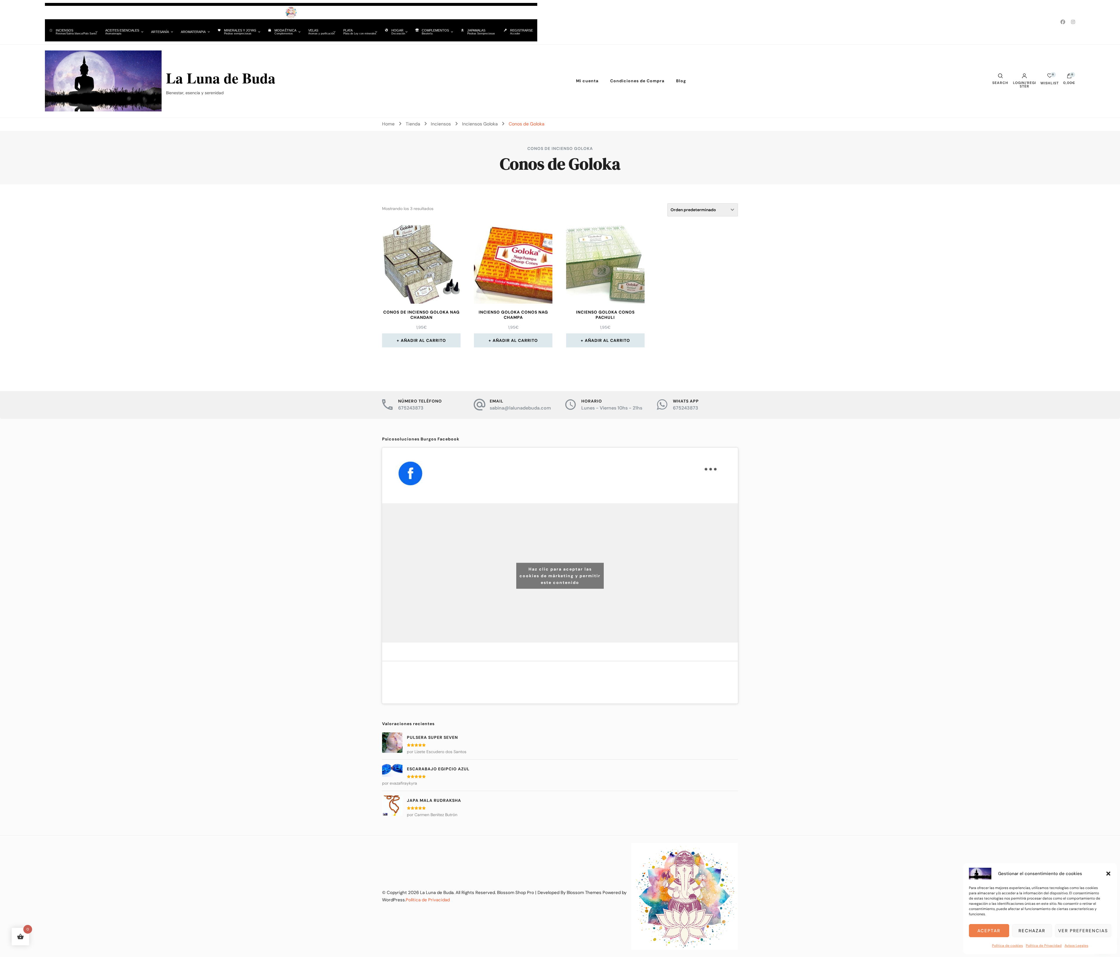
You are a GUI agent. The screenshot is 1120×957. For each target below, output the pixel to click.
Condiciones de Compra (637, 80)
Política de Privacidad (1044, 945)
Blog (681, 80)
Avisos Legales (1076, 945)
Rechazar (1032, 931)
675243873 (411, 408)
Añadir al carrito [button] (423, 340)
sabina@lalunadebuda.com (520, 408)
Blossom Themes (584, 892)
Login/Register (1024, 84)
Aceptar (988, 931)
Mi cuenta (587, 80)
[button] (1108, 873)
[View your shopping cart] (1069, 77)
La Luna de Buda (220, 77)
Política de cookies (1007, 945)
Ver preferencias (1083, 931)
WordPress (393, 900)
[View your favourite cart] (1049, 77)
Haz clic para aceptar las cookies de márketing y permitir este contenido (560, 575)
